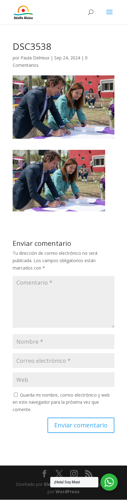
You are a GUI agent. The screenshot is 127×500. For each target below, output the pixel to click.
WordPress (67, 491)
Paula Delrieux (35, 58)
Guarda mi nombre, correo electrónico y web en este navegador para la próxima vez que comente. (61, 402)
